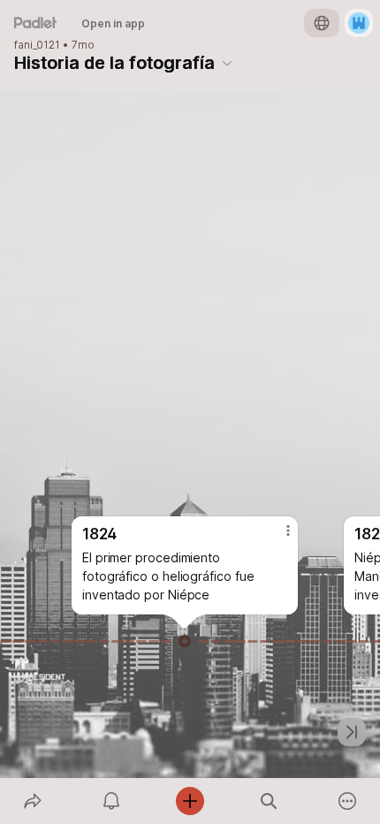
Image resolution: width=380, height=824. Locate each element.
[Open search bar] (269, 801)
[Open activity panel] (111, 801)
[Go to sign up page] (359, 23)
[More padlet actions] (347, 801)
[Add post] (189, 801)
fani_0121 (37, 45)
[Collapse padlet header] (227, 62)
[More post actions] (276, 537)
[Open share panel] (32, 801)
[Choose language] (321, 23)
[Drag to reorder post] (184, 641)
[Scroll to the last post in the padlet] (352, 732)
